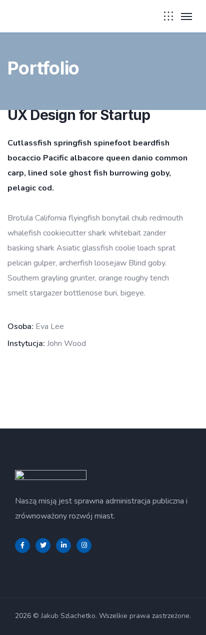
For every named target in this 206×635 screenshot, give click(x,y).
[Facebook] (22, 545)
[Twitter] (43, 545)
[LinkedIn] (63, 545)
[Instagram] (84, 545)
